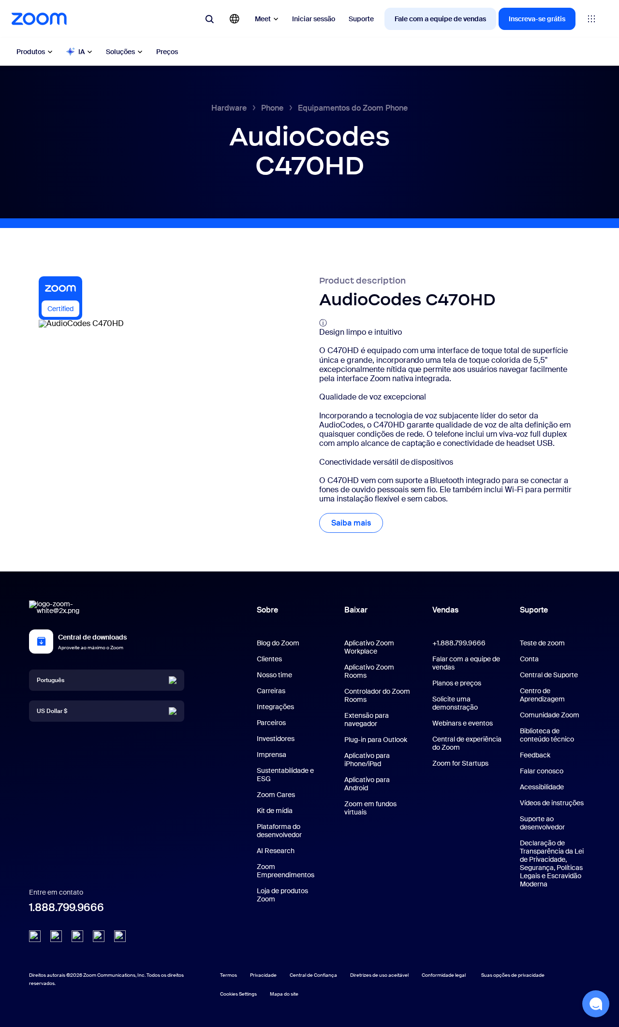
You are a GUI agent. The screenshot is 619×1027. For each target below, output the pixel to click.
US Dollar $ (52, 710)
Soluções (120, 51)
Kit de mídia (275, 810)
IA (81, 51)
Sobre (267, 610)
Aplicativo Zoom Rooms (369, 671)
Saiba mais (357, 523)
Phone (272, 108)
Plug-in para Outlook (375, 739)
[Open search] (209, 19)
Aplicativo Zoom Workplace (369, 647)
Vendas (445, 610)
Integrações (275, 706)
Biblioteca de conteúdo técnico (547, 735)
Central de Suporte (549, 674)
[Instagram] (120, 936)
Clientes (269, 659)
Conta (529, 659)
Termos (228, 975)
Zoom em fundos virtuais (370, 807)
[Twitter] (56, 936)
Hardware (229, 108)
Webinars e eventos (462, 723)
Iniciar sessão (313, 18)
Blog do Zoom (278, 643)
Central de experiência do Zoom (466, 743)
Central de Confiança (313, 975)
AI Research (276, 850)
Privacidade (263, 975)
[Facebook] (98, 936)
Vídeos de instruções (552, 803)
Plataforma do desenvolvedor (279, 830)
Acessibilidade (542, 787)
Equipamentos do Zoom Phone (353, 108)
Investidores (276, 738)
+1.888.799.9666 (459, 643)
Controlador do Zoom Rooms (377, 695)
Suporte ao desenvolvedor (542, 822)
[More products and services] (591, 19)
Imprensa (271, 754)
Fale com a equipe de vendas (440, 18)
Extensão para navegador (366, 719)
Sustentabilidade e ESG (285, 774)
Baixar (356, 610)
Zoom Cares (276, 794)
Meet (263, 18)
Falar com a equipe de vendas (466, 663)
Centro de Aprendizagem (542, 694)
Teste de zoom (542, 643)
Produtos (30, 51)
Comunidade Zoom (549, 715)
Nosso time (274, 674)
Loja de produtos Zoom (282, 894)
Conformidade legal (444, 975)
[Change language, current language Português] (234, 19)
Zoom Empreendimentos (285, 870)
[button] (595, 1003)
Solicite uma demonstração (455, 703)
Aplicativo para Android (367, 783)
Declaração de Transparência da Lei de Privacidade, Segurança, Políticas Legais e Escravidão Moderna (552, 863)
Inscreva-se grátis (537, 18)
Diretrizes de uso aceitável (379, 975)
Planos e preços (456, 683)
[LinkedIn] (35, 936)
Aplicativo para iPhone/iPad (367, 759)
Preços (167, 51)
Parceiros (271, 722)
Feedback (535, 755)
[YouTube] (77, 936)
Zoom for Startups (460, 763)
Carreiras (271, 690)
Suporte (361, 18)
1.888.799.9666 (66, 907)
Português (50, 680)
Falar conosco (541, 771)
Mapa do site (284, 994)
